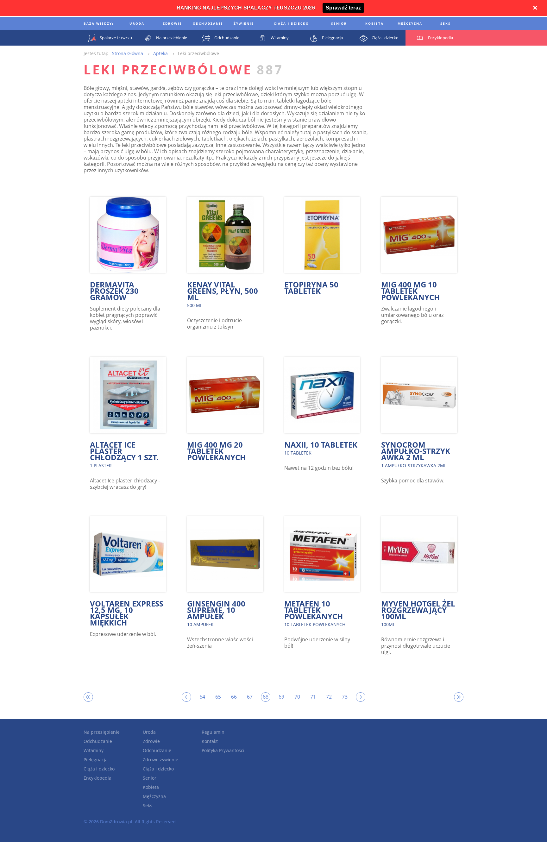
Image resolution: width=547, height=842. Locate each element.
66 (234, 696)
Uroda (149, 732)
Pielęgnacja (96, 760)
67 (250, 696)
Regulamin (213, 732)
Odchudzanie (98, 741)
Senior (149, 778)
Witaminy (94, 750)
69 (281, 696)
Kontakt (210, 741)
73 (345, 696)
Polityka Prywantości (223, 750)
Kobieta (151, 787)
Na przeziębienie (102, 732)
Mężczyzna (154, 796)
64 (202, 696)
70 (297, 696)
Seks (147, 805)
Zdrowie (151, 741)
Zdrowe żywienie (160, 760)
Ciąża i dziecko (99, 769)
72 (329, 696)
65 (218, 696)
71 (313, 696)
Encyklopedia (97, 778)
